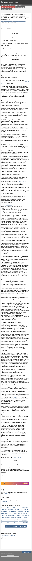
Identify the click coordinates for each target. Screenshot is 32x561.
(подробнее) (7, 493)
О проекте (3, 556)
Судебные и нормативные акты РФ (10, 2)
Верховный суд (5, 5)
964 (28, 81)
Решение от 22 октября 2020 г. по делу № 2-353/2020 (15, 511)
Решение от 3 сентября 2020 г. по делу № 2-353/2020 (14, 517)
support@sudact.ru (10, 555)
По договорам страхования (8, 535)
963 (26, 81)
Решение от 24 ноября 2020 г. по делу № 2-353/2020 (14, 507)
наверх (26, 552)
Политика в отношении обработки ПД (12, 556)
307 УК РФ (15, 397)
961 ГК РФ (3, 83)
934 (9, 156)
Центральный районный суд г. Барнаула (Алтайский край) (13, 21)
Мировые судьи (20, 7)
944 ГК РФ (21, 181)
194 (14, 457)
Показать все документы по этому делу (16, 526)
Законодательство (6, 9)
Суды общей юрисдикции (8, 7)
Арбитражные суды (16, 5)
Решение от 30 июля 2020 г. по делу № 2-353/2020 (14, 519)
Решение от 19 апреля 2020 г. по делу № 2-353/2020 (14, 521)
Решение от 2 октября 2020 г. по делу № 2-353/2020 (14, 513)
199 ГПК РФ (18, 457)
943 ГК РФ (9, 205)
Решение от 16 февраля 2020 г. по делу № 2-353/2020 (14, 522)
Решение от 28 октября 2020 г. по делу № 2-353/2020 (14, 509)
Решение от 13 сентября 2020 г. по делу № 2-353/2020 (15, 515)
